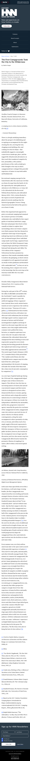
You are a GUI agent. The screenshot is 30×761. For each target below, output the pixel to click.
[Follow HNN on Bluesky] (8, 51)
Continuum (6, 739)
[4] (2, 670)
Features (15, 34)
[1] (2, 637)
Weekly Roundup (8, 740)
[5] (12, 371)
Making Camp (20, 79)
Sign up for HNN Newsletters (15, 753)
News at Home (5, 56)
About (15, 42)
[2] (2, 649)
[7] (26, 549)
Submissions (15, 46)
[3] (7, 310)
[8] (22, 629)
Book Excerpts (15, 38)
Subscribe (6, 26)
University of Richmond (23, 2)
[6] (22, 520)
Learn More (20, 744)
